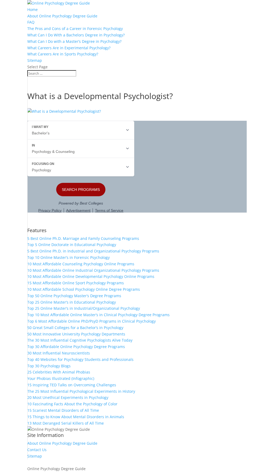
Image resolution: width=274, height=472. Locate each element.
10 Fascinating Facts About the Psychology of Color (72, 403)
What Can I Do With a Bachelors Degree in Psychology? (76, 34)
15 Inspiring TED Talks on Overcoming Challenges (71, 384)
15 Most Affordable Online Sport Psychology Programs (75, 282)
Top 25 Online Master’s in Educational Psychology (71, 302)
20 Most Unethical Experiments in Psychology (67, 397)
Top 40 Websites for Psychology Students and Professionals (80, 359)
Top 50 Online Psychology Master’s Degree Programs (74, 295)
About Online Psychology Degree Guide (62, 15)
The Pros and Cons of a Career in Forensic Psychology (75, 28)
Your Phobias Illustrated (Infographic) (60, 378)
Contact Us (37, 449)
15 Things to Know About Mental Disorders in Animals (75, 416)
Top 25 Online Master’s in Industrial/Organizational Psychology (83, 308)
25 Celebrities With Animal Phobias (58, 372)
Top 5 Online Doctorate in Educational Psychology (71, 244)
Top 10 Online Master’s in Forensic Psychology (68, 257)
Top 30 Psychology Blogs (49, 365)
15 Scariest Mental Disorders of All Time (63, 410)
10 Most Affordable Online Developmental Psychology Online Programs (90, 276)
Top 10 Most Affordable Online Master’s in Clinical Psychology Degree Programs (98, 314)
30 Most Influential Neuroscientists (58, 353)
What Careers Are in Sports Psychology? (62, 53)
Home (32, 9)
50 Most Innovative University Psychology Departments (76, 334)
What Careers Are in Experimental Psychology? (69, 47)
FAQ (31, 22)
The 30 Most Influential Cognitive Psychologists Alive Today (79, 340)
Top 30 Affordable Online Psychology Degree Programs (76, 346)
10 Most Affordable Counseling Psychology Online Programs (80, 263)
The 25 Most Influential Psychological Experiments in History (81, 391)
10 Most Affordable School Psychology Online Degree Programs (83, 289)
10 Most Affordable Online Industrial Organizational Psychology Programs (93, 270)
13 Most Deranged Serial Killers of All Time (65, 423)
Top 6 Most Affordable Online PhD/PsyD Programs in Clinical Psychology (91, 321)
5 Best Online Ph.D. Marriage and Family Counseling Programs (83, 238)
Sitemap (34, 60)
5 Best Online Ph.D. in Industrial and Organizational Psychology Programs (93, 251)
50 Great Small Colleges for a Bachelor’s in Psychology (75, 327)
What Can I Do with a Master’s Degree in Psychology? (74, 41)
